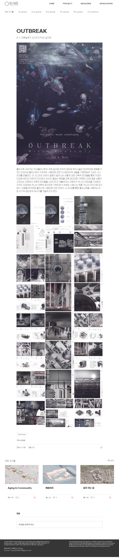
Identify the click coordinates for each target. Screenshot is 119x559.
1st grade (22, 12)
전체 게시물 (9, 12)
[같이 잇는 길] (97, 474)
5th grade (78, 12)
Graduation (22, 434)
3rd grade (50, 12)
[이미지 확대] (31, 210)
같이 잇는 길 (88, 488)
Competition (93, 12)
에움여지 (49, 488)
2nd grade (36, 12)
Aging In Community (20, 488)
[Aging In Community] (22, 474)
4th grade (64, 12)
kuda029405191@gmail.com (21, 550)
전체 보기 (111, 460)
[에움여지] (59, 474)
